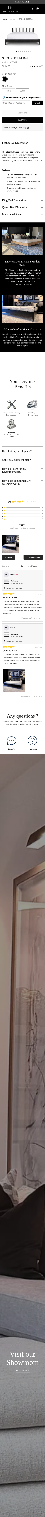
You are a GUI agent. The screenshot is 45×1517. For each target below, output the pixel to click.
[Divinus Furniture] (10, 9)
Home (4, 19)
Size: (7, 86)
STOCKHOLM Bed (16, 583)
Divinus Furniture (9, 62)
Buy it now (22, 120)
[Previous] (11, 2)
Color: (9, 74)
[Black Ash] (5, 79)
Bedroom (12, 19)
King (9, 91)
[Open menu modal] (41, 9)
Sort (23, 566)
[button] (22, 507)
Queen (22, 91)
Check (37, 103)
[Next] (34, 2)
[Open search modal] (31, 9)
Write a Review (35, 558)
